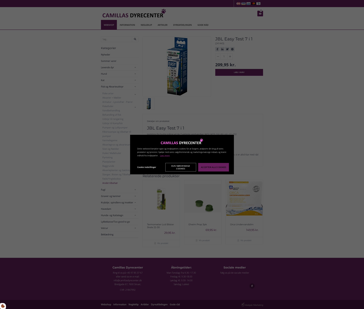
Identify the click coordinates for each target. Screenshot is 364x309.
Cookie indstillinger (146, 167)
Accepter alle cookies (213, 167)
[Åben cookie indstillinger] (3, 306)
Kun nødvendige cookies (180, 167)
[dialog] (182, 154)
